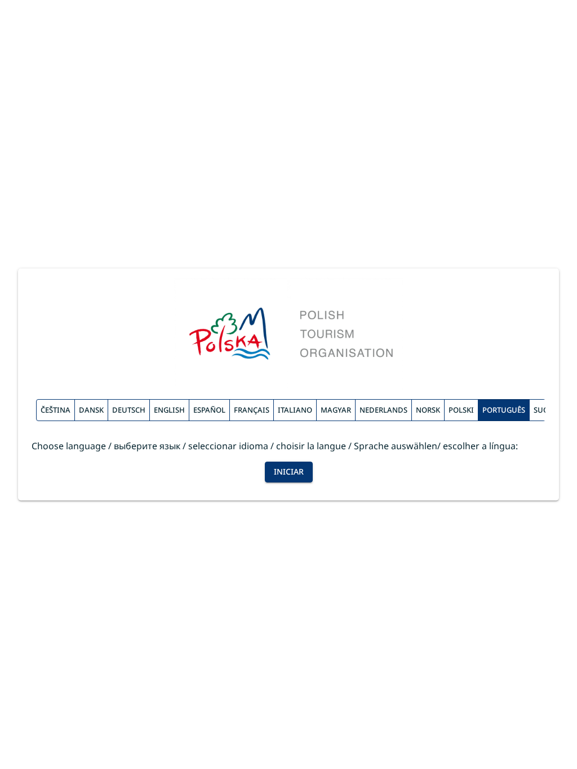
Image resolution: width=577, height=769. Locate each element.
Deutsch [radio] (128, 410)
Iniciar (289, 471)
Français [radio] (251, 410)
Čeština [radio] (55, 410)
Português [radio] (503, 410)
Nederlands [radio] (383, 410)
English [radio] (169, 410)
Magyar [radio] (336, 410)
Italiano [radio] (295, 410)
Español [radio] (209, 410)
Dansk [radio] (91, 410)
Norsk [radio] (428, 410)
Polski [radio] (461, 410)
